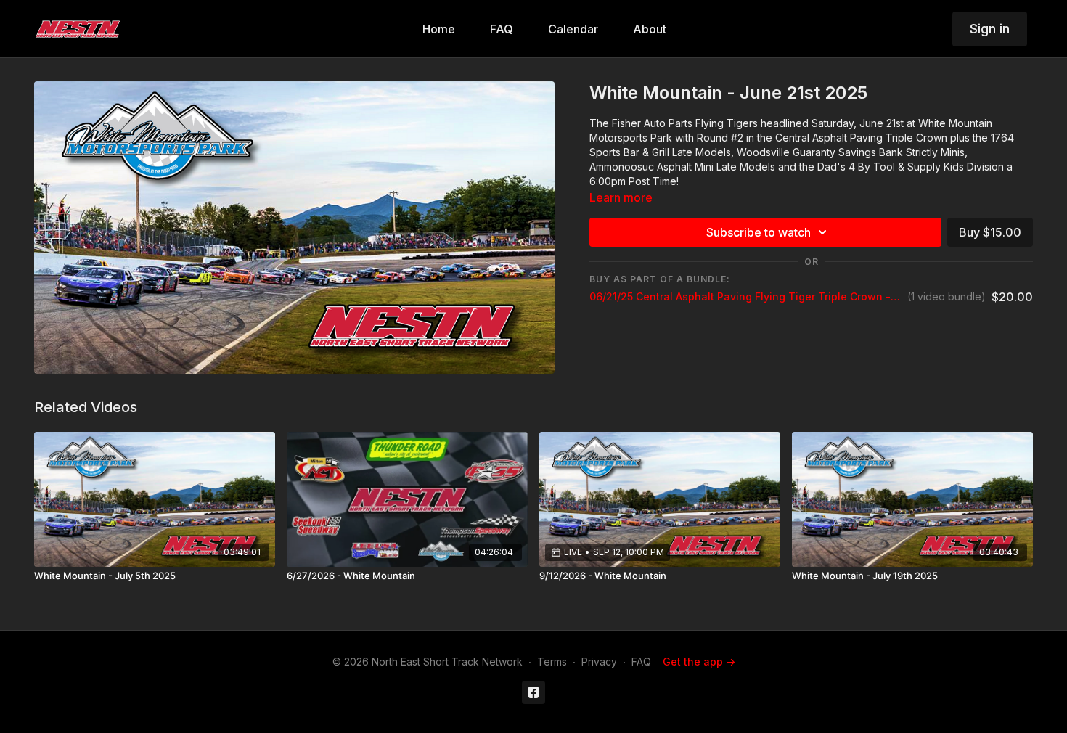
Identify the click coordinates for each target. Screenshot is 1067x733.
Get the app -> (699, 661)
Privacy (599, 661)
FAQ (641, 661)
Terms (552, 661)
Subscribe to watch (758, 232)
